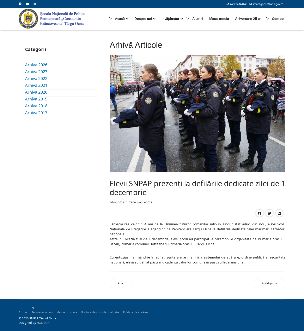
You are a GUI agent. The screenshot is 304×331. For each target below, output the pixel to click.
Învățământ (170, 19)
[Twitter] (269, 213)
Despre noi (143, 19)
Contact (278, 19)
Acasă (120, 19)
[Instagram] (34, 4)
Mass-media (219, 19)
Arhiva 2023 (36, 71)
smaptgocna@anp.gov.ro (268, 4)
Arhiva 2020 (36, 92)
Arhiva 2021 (36, 85)
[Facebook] (20, 4)
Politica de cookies (135, 312)
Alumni (197, 19)
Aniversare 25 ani (248, 19)
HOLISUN (43, 323)
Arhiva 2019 (36, 99)
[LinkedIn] (279, 213)
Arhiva (23, 312)
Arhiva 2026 (36, 65)
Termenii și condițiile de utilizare (54, 312)
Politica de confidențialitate (100, 312)
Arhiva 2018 (36, 106)
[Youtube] (27, 4)
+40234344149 (238, 4)
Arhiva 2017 (36, 112)
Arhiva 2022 (36, 78)
